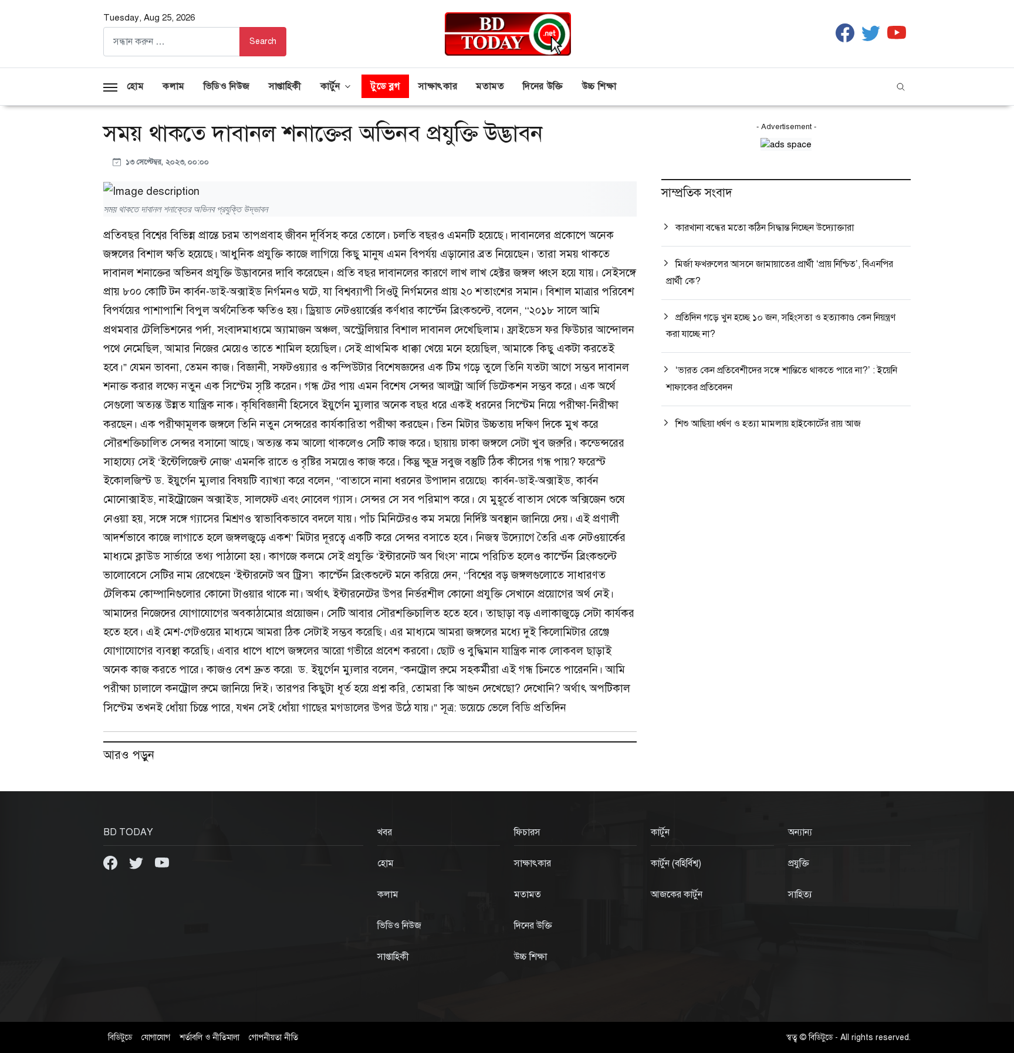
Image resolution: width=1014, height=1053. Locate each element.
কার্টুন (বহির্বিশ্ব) (676, 863)
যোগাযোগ (155, 1037)
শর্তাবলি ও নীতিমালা (209, 1037)
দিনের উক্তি (543, 86)
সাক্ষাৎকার (437, 86)
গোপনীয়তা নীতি (273, 1037)
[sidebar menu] (110, 86)
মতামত (490, 86)
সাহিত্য (800, 894)
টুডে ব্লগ (385, 86)
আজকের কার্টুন (676, 894)
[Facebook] (111, 861)
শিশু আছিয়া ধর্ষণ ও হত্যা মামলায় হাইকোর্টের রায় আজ (768, 424)
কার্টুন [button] (330, 86)
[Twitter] (137, 861)
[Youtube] (162, 861)
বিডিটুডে (120, 1037)
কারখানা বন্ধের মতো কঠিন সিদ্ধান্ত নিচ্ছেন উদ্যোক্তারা (764, 228)
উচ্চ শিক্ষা (599, 86)
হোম (135, 86)
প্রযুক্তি (798, 863)
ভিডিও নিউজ (227, 86)
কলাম (174, 86)
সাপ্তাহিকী (285, 86)
